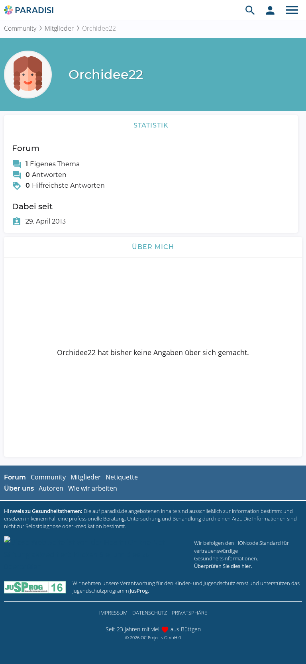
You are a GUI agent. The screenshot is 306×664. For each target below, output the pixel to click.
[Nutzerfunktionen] (270, 10)
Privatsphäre (189, 612)
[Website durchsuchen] (250, 10)
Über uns (19, 488)
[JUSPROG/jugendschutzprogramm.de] (35, 586)
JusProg (139, 590)
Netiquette (122, 477)
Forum (15, 477)
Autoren (51, 488)
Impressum (113, 612)
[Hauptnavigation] (292, 10)
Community (20, 28)
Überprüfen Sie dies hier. (223, 566)
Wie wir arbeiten (92, 488)
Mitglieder (59, 28)
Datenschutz (149, 612)
